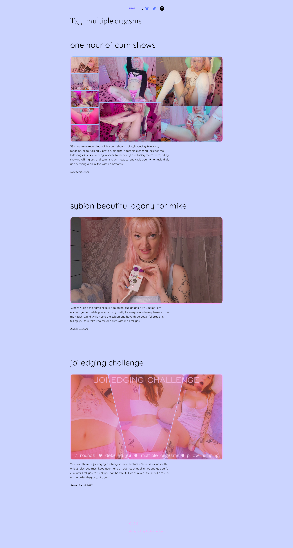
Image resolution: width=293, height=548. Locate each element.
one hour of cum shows (113, 44)
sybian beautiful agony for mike (128, 205)
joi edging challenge (107, 362)
